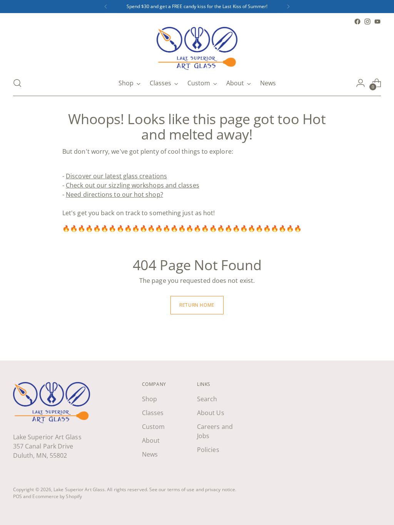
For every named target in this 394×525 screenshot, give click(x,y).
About (151, 440)
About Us (210, 413)
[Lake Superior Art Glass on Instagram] (367, 21)
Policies (208, 449)
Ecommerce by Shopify (57, 496)
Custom (153, 426)
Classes (153, 413)
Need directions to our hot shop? (114, 194)
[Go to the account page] (360, 83)
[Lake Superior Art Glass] (197, 48)
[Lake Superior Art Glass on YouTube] (377, 21)
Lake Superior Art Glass (79, 489)
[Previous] (105, 6)
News (150, 454)
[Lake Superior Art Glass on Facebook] (357, 21)
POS (17, 496)
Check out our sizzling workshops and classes (132, 185)
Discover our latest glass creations (116, 176)
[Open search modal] (17, 83)
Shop (149, 399)
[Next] (288, 6)
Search (207, 399)
